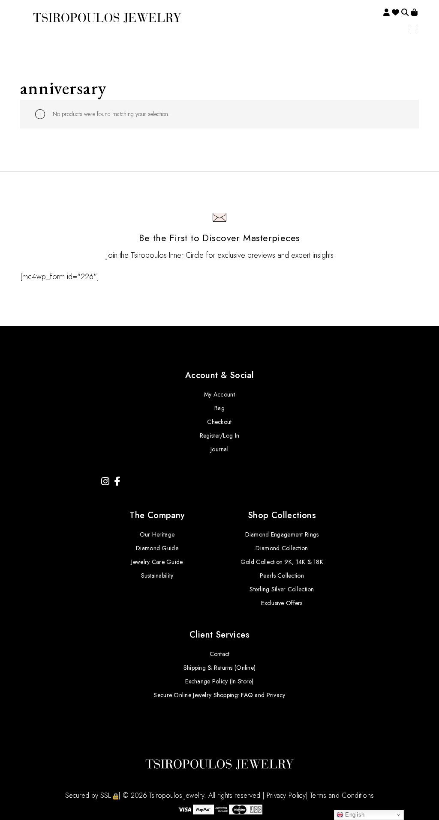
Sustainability (157, 575)
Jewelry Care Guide (157, 562)
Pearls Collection (282, 575)
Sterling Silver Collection (282, 589)
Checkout (219, 421)
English (353, 814)
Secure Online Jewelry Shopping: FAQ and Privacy (219, 695)
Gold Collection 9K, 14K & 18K (282, 562)
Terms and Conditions (342, 795)
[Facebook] (117, 481)
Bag (219, 408)
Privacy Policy (286, 795)
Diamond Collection (282, 548)
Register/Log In (219, 435)
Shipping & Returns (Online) (219, 667)
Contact (220, 654)
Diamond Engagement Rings (282, 534)
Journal (219, 449)
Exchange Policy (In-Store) (219, 681)
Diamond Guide (157, 548)
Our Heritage (157, 534)
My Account (219, 394)
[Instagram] (105, 481)
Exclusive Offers (281, 603)
